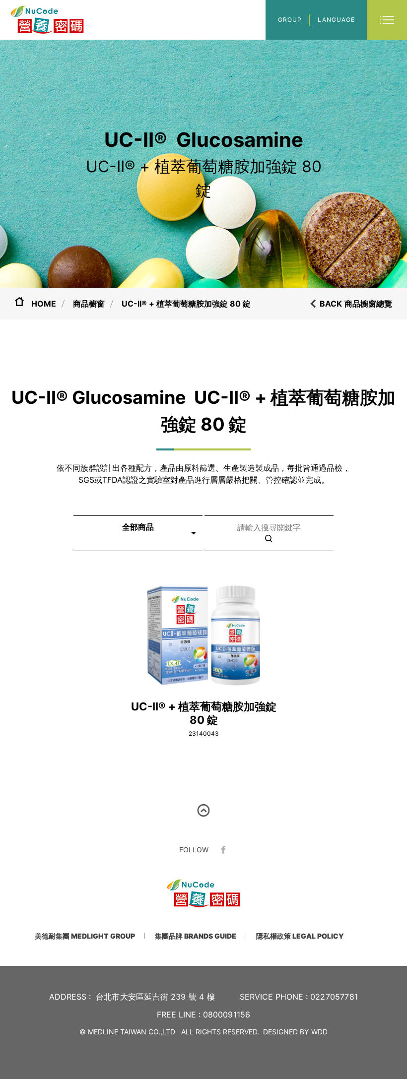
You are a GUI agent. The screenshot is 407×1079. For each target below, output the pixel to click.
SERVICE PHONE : (274, 997)
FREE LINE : (179, 1014)
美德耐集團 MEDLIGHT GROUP (85, 936)
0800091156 (227, 1014)
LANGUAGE (336, 19)
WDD (319, 1031)
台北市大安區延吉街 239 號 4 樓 (155, 997)
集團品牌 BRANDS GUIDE (195, 936)
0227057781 (334, 997)
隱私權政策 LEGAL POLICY (300, 936)
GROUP (290, 19)
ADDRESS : (70, 997)
